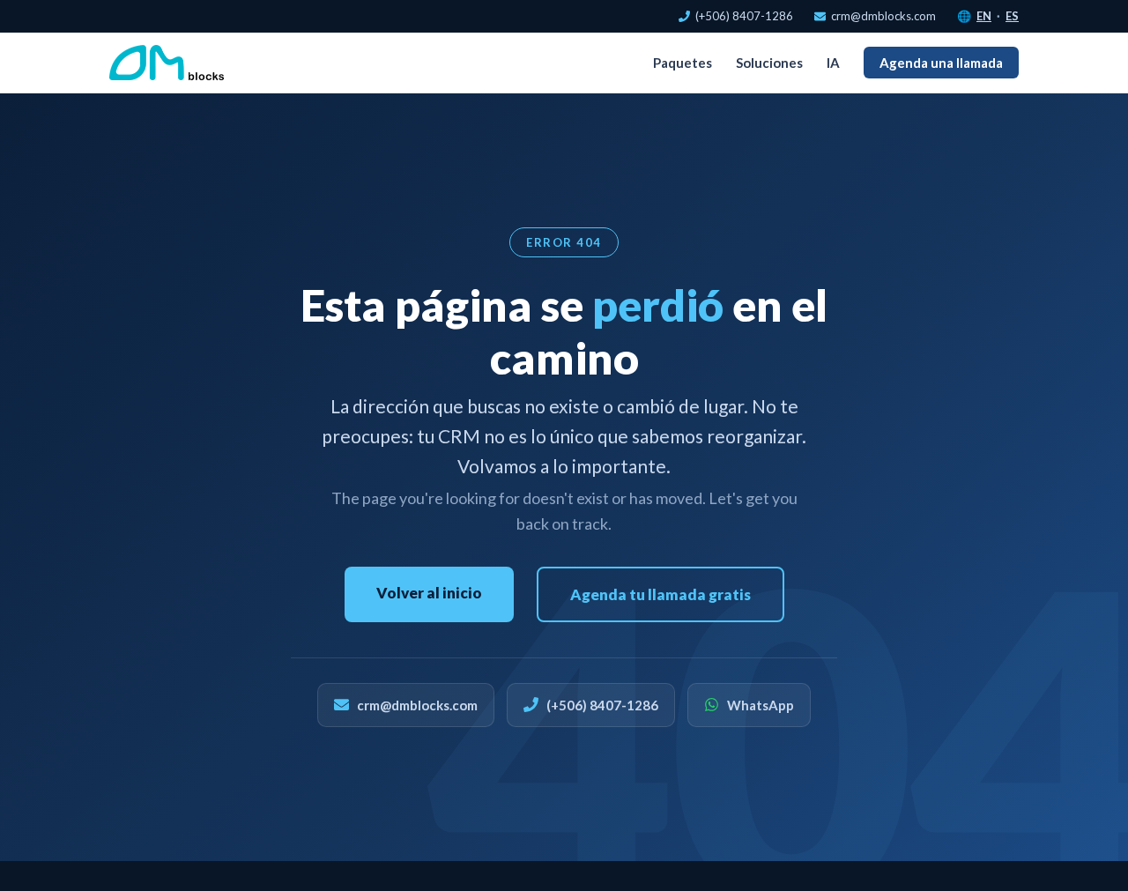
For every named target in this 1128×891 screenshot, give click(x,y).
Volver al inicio (429, 592)
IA (833, 63)
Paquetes (682, 63)
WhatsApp (760, 705)
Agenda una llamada (941, 63)
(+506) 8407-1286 (744, 16)
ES (1012, 16)
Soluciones (769, 63)
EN (983, 16)
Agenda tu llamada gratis (660, 594)
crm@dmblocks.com (883, 16)
